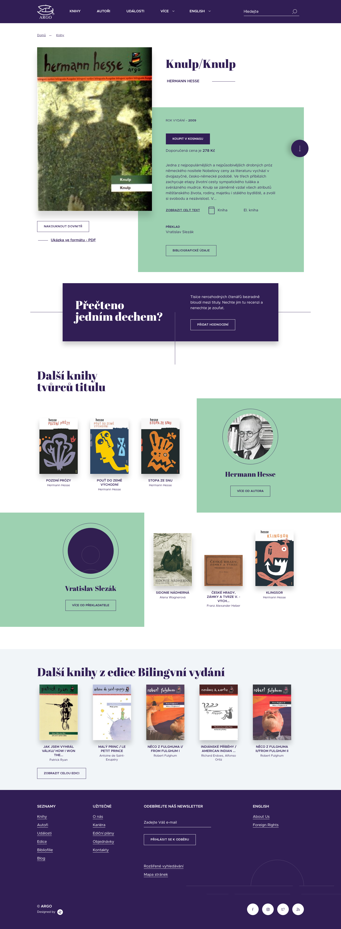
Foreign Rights (266, 825)
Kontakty (101, 850)
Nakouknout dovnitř (63, 226)
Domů (41, 35)
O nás (98, 817)
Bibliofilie (45, 850)
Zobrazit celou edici (61, 773)
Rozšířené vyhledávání (163, 866)
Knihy (75, 11)
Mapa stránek (156, 875)
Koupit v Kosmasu (188, 138)
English (197, 11)
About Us (261, 817)
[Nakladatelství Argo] (46, 12)
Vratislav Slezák (90, 588)
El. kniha (251, 210)
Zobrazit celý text (183, 210)
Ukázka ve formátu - (73, 240)
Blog (41, 858)
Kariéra (99, 825)
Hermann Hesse (250, 474)
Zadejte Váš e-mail (160, 822)
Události (135, 11)
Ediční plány (103, 833)
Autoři (103, 11)
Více (165, 11)
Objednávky (103, 842)
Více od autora (250, 491)
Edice (42, 842)
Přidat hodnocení (212, 324)
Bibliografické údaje (191, 250)
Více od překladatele (90, 605)
